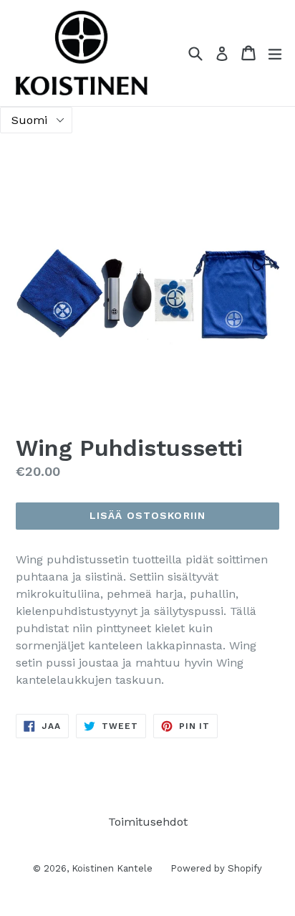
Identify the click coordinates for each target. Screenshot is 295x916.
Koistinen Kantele (112, 868)
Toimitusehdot (148, 822)
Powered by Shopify (216, 868)
